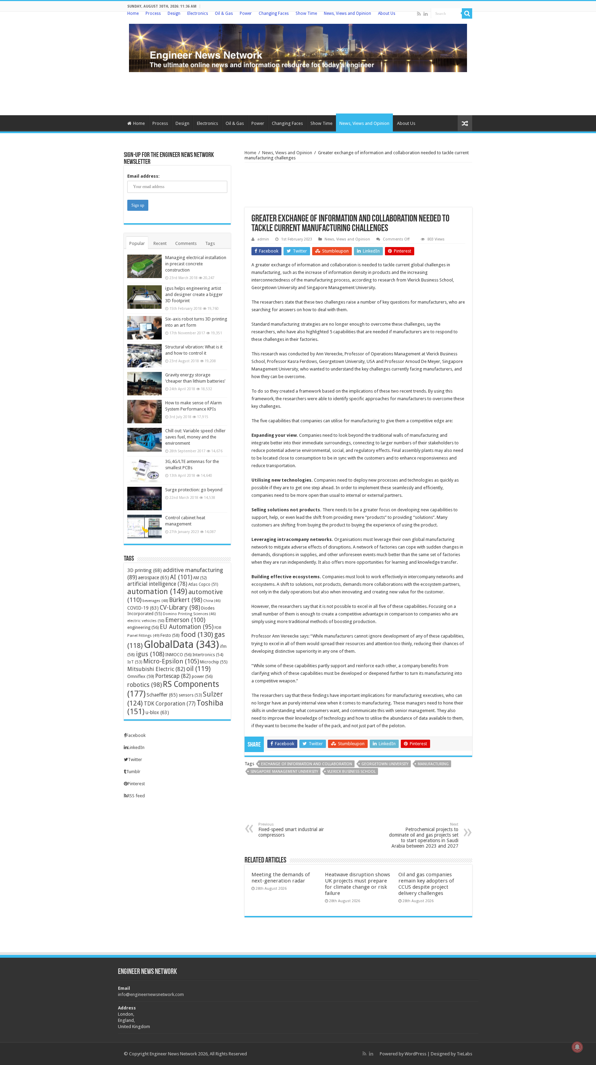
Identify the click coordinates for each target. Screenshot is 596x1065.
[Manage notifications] (577, 1047)
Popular (137, 243)
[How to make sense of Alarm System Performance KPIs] (144, 411)
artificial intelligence (157, 584)
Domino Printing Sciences (189, 614)
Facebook (136, 735)
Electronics (197, 13)
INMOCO (178, 654)
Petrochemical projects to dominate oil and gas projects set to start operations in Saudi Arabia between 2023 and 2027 (423, 835)
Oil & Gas (224, 13)
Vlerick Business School (351, 771)
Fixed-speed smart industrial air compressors (291, 830)
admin (263, 239)
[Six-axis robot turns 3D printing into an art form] (144, 327)
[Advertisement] (298, 92)
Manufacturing (433, 764)
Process (153, 13)
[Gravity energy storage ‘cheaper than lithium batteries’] (144, 383)
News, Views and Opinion (347, 13)
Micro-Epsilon (171, 661)
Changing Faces (274, 13)
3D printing (144, 570)
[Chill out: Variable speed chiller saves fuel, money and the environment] (144, 439)
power (202, 676)
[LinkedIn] (425, 14)
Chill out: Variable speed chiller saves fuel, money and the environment (195, 437)
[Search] (467, 13)
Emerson (185, 619)
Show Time (306, 13)
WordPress (415, 1053)
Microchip (213, 661)
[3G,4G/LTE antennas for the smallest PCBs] (144, 470)
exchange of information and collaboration (306, 764)
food (197, 634)
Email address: (143, 176)
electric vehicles (145, 620)
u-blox (157, 712)
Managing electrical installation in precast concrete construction (195, 264)
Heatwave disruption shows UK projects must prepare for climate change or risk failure (357, 883)
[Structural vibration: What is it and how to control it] (144, 355)
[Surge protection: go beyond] (144, 498)
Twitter (135, 759)
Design (174, 13)
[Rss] (418, 14)
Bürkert (185, 599)
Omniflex (140, 676)
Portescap (173, 676)
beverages (155, 601)
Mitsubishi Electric (156, 669)
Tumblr (133, 771)
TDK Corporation (170, 704)
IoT (134, 662)
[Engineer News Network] (298, 46)
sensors (190, 695)
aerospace (153, 577)
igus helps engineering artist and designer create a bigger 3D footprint (194, 294)
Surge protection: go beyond (193, 489)
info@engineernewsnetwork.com (151, 994)
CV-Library (180, 607)
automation (157, 591)
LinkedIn (136, 747)
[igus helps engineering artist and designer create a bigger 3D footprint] (144, 297)
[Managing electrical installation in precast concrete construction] (144, 266)
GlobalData (181, 644)
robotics (144, 684)
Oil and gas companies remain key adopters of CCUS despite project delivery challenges (426, 883)
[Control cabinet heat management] (144, 526)
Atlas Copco (203, 584)
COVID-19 (143, 608)
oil (198, 669)
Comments (186, 243)
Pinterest (136, 783)
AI (181, 577)
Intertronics (207, 654)
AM (200, 577)
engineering (143, 627)
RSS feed (136, 795)
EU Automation (186, 626)
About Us (386, 13)
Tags (210, 243)
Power (246, 13)
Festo (170, 635)
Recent (160, 243)
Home (133, 13)
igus (150, 654)
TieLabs (464, 1053)
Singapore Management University (284, 771)
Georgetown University (384, 764)
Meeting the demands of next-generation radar (280, 877)
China (212, 601)
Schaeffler (162, 695)
